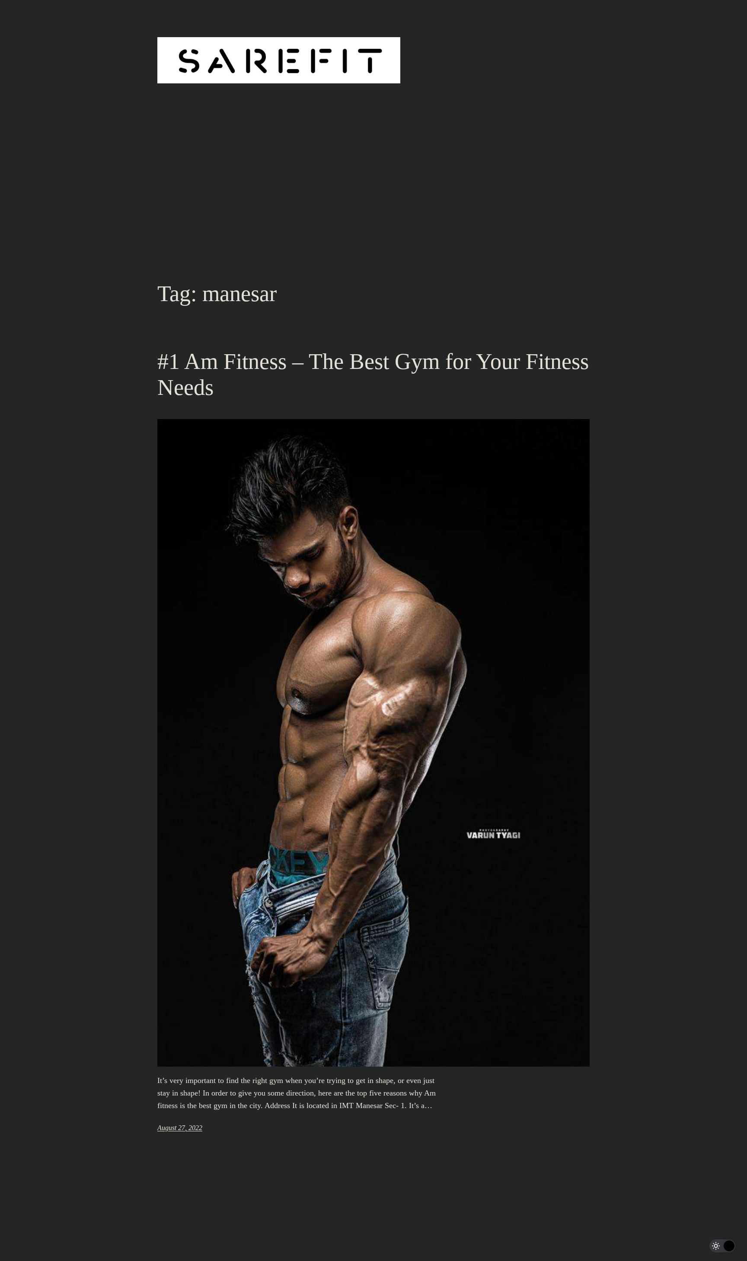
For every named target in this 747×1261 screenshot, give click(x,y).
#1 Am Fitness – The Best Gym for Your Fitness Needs (373, 374)
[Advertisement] (373, 209)
